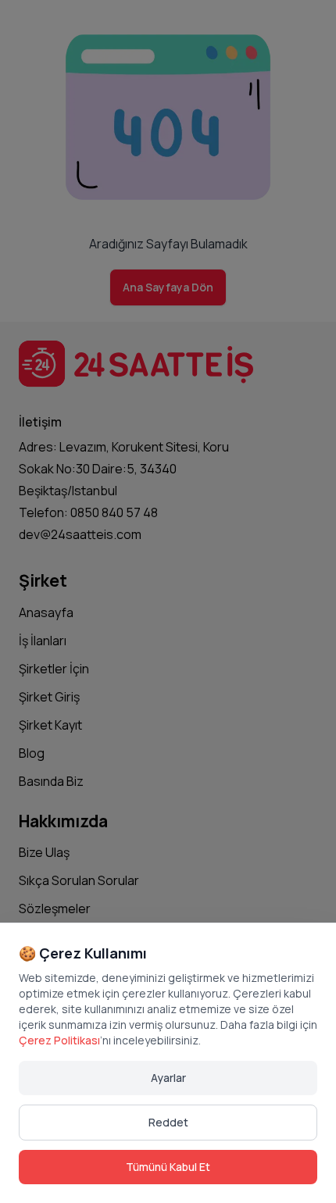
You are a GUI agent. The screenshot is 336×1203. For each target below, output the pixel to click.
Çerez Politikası (59, 1040)
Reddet (168, 1122)
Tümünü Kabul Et (168, 1166)
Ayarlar (168, 1077)
